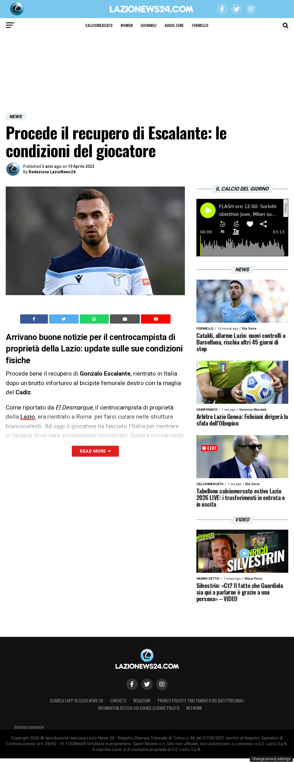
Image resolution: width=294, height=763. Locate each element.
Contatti (118, 700)
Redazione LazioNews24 (52, 172)
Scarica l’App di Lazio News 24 (76, 700)
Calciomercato (99, 25)
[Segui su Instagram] (162, 684)
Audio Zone (174, 25)
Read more (93, 451)
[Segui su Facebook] (132, 684)
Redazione (142, 700)
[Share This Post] (95, 319)
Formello (200, 25)
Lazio (27, 416)
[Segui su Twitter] (147, 684)
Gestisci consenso (29, 727)
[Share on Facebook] (34, 319)
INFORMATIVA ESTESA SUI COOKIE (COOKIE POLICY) (138, 708)
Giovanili (148, 25)
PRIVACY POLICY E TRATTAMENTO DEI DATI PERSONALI (201, 700)
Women (127, 25)
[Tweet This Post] (64, 319)
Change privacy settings (271, 759)
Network (194, 708)
